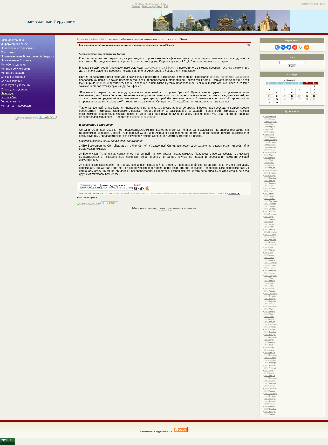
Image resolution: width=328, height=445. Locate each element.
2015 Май (268, 314)
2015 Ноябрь (270, 329)
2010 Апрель (269, 157)
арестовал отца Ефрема (160, 67)
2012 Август (269, 229)
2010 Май (268, 160)
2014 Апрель (269, 281)
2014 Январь (270, 273)
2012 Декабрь (270, 240)
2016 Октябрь (270, 358)
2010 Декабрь (270, 178)
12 (292, 93)
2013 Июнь (269, 255)
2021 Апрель (269, 414)
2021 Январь (270, 411)
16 (269, 96)
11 (284, 93)
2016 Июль (269, 350)
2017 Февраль (270, 368)
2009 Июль (269, 134)
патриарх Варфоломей (121, 193)
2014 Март (269, 278)
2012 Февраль (270, 214)
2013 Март (269, 247)
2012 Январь (270, 211)
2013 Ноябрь (270, 268)
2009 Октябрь (270, 142)
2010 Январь (270, 150)
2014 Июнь (269, 286)
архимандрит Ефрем (200, 193)
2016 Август (269, 352)
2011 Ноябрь (269, 206)
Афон (190, 193)
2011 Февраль (270, 183)
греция (179, 193)
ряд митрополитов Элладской (229, 76)
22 (314, 96)
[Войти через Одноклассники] (306, 47)
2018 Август (269, 391)
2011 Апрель (269, 188)
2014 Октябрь (270, 296)
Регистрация (148, 6)
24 (277, 99)
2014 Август (269, 291)
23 (269, 99)
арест (148, 193)
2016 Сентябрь (270, 355)
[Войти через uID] (277, 47)
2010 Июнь (269, 163)
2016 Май (268, 345)
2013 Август (269, 260)
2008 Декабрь (270, 116)
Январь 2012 (291, 80)
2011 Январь (269, 181)
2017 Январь (270, 365)
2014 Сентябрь (270, 293)
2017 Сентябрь (270, 378)
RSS (166, 6)
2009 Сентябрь (270, 140)
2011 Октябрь (270, 204)
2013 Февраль (270, 245)
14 (307, 93)
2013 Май (268, 252)
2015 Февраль (270, 306)
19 (292, 96)
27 (299, 99)
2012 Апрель (269, 219)
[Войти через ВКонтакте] (283, 47)
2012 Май (268, 222)
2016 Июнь (269, 347)
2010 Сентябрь (270, 170)
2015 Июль (269, 319)
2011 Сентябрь (270, 201)
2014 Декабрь (270, 301)
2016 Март (269, 340)
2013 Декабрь (270, 270)
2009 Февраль (270, 122)
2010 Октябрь (270, 173)
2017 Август (269, 376)
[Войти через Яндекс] (294, 47)
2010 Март (269, 155)
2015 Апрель (269, 311)
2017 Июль (269, 373)
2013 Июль (269, 258)
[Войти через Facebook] (288, 47)
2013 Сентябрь (270, 263)
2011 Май (268, 191)
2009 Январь (270, 119)
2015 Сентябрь (270, 324)
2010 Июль (269, 165)
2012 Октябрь (270, 234)
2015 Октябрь (270, 327)
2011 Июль (269, 196)
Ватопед (212, 193)
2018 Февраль (270, 388)
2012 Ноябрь (270, 237)
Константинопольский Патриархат (163, 193)
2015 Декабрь (270, 332)
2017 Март (269, 370)
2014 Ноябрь (270, 299)
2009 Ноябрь (270, 145)
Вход (159, 6)
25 (284, 99)
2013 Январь (270, 242)
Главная (136, 6)
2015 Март (269, 309)
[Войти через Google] (300, 47)
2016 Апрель (269, 342)
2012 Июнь (269, 224)
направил (102, 83)
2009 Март (269, 124)
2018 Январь (270, 386)
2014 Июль (269, 288)
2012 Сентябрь (270, 232)
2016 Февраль (270, 337)
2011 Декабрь (270, 209)
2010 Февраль (270, 152)
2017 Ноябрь (270, 381)
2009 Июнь (269, 132)
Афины (184, 193)
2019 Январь (270, 401)
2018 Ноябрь (270, 399)
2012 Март (269, 216)
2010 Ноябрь (270, 175)
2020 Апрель (269, 406)
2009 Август (269, 137)
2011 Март (268, 186)
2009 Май (268, 129)
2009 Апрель (269, 127)
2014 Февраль (270, 275)
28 (307, 99)
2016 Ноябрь (270, 360)
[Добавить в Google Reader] (48, 118)
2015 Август (269, 322)
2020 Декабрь (270, 409)
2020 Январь (270, 404)
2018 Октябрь (270, 396)
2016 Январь (270, 334)
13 (299, 93)
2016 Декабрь (270, 363)
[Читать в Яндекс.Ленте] (27, 118)
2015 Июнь (269, 317)
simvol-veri (103, 193)
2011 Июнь (269, 193)
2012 (88, 39)
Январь (95, 39)
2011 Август (269, 199)
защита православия (137, 193)
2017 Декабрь (270, 383)
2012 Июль (269, 227)
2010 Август (269, 168)
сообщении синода (144, 116)
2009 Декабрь (270, 147)
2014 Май (268, 283)
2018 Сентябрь (270, 393)
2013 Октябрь (270, 265)
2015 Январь (270, 304)
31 (277, 102)
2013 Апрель (269, 250)
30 (269, 102)
